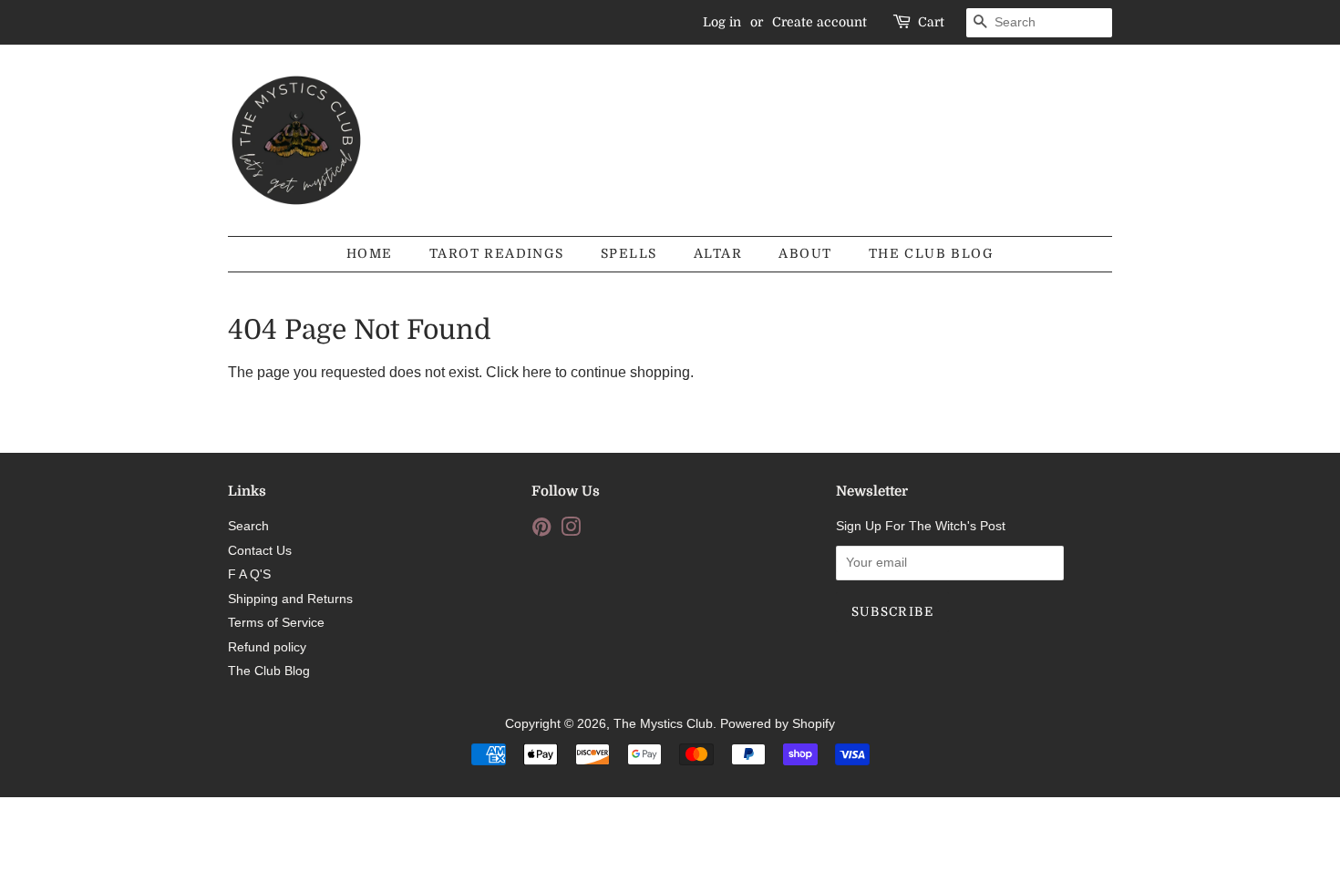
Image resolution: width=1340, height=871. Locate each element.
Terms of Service (276, 623)
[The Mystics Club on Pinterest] (541, 531)
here (536, 372)
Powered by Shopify (777, 724)
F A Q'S (249, 574)
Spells (628, 253)
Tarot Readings (496, 253)
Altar (718, 253)
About (804, 253)
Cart (931, 22)
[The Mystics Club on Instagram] (571, 531)
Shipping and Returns (290, 599)
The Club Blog (931, 253)
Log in (722, 22)
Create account (819, 22)
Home (369, 253)
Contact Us (260, 551)
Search (248, 526)
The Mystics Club (663, 724)
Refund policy (267, 647)
